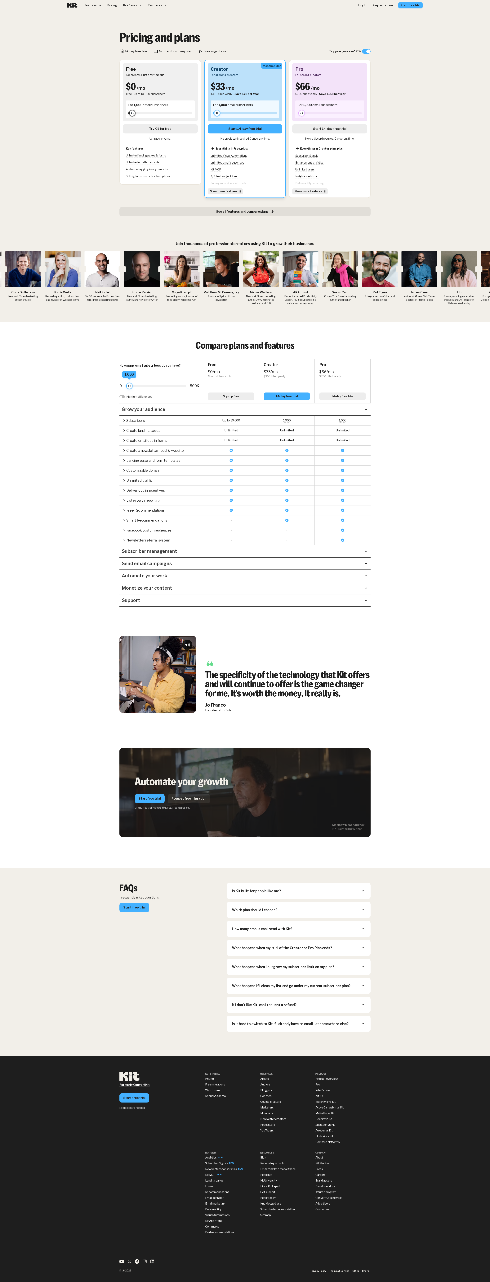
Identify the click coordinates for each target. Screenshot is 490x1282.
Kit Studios (322, 1163)
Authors (265, 1084)
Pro (317, 1084)
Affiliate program (325, 1192)
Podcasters (267, 1124)
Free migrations (215, 1084)
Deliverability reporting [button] (309, 183)
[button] (245, 409)
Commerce (212, 1226)
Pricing (209, 1078)
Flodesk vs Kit (324, 1136)
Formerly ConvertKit (134, 1085)
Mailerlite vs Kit (325, 1113)
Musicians (266, 1113)
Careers (320, 1174)
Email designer (214, 1197)
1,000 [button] (287, 420)
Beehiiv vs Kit (323, 1119)
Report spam (268, 1197)
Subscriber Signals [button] (306, 155)
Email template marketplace (278, 1169)
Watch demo (213, 1090)
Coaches (266, 1096)
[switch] (349, 51)
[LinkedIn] (152, 1263)
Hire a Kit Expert (270, 1186)
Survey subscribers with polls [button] (229, 183)
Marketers (267, 1107)
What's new (322, 1090)
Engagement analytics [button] (309, 162)
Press (319, 1169)
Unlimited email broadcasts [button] (143, 162)
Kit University (268, 1180)
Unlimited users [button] (305, 169)
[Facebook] (137, 1263)
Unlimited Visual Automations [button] (229, 155)
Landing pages (214, 1180)
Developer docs (325, 1186)
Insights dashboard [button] (307, 176)
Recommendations (217, 1192)
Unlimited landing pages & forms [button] (146, 155)
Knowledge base (270, 1203)
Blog (263, 1157)
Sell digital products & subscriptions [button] (148, 176)
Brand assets (323, 1180)
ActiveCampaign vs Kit (329, 1107)
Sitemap (265, 1215)
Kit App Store (213, 1220)
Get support (267, 1192)
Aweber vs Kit (324, 1130)
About (319, 1157)
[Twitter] (129, 1263)
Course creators (270, 1101)
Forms (209, 1186)
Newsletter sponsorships (221, 1169)
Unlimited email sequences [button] (227, 162)
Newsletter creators (273, 1119)
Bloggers (266, 1090)
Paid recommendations (219, 1232)
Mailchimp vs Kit (325, 1101)
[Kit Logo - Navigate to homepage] (72, 5)
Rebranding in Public (272, 1163)
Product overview (326, 1078)
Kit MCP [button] (216, 169)
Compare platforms (327, 1142)
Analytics (211, 1157)
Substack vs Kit (325, 1124)
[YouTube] (121, 1263)
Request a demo (215, 1096)
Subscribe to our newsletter (277, 1209)
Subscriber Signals (216, 1163)
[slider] (132, 113)
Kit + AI (319, 1096)
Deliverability (213, 1209)
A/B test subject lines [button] (224, 176)
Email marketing (215, 1203)
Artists (264, 1078)
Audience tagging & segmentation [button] (147, 169)
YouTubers (267, 1130)
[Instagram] (144, 1263)
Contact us (322, 1209)
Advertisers (322, 1203)
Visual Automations (217, 1215)
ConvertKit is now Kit (328, 1197)
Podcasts (266, 1174)
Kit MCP (210, 1174)
